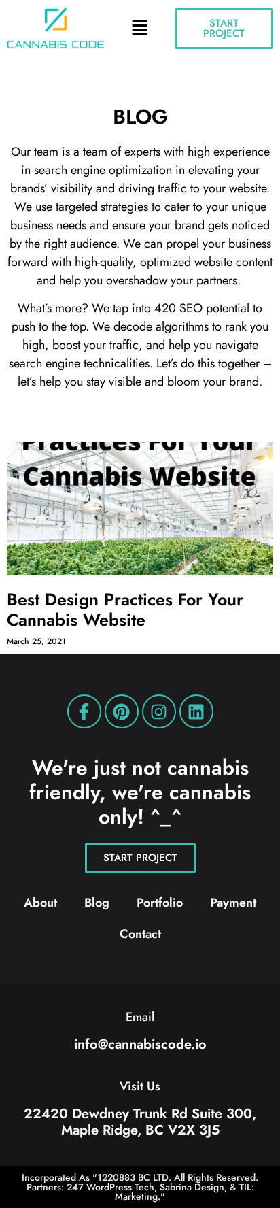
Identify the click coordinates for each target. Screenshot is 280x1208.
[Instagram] (159, 711)
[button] (139, 28)
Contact (140, 934)
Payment (233, 902)
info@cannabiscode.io (140, 1044)
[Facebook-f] (84, 711)
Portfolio (160, 902)
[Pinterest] (122, 711)
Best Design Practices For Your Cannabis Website (125, 609)
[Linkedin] (196, 711)
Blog (96, 902)
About (40, 902)
